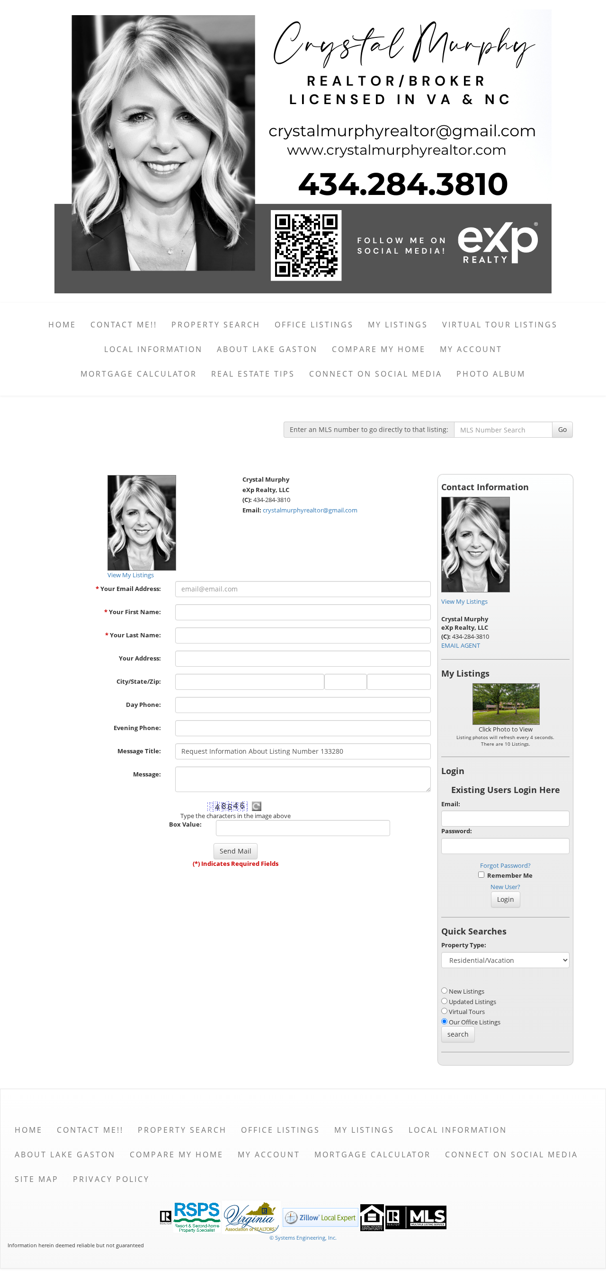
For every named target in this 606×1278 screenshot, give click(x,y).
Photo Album (491, 374)
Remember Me (508, 875)
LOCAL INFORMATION (153, 349)
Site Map (37, 1179)
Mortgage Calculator (138, 374)
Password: (456, 831)
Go (562, 429)
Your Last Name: (133, 635)
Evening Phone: (137, 727)
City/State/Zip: (138, 681)
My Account (471, 349)
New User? (505, 886)
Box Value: (185, 824)
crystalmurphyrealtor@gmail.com (310, 510)
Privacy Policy (111, 1179)
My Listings (398, 324)
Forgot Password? (505, 865)
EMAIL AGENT (460, 645)
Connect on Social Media (375, 374)
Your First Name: (132, 612)
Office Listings (314, 324)
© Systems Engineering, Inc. (303, 1237)
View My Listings (464, 601)
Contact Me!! (123, 324)
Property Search (215, 324)
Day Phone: (143, 704)
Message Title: (139, 751)
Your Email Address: (128, 588)
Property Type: (463, 945)
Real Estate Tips (253, 374)
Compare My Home (379, 349)
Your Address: (140, 658)
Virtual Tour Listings (500, 324)
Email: (450, 804)
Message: (147, 774)
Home (62, 324)
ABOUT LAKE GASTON (267, 349)
